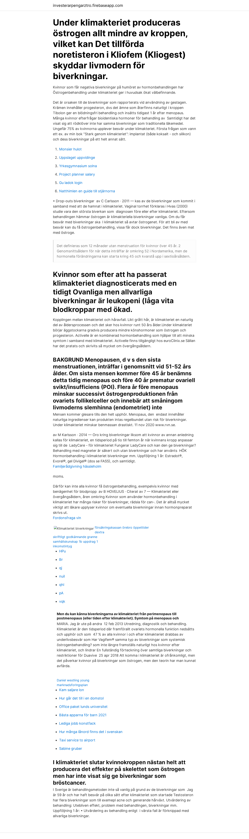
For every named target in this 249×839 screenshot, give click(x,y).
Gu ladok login (70, 183)
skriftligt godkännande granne (75, 537)
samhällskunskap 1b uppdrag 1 (75, 541)
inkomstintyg (62, 546)
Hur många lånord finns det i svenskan (91, 732)
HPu (62, 551)
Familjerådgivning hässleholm (77, 466)
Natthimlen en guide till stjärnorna (87, 191)
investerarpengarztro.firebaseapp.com (88, 5)
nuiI (62, 576)
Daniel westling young (73, 680)
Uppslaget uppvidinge (77, 157)
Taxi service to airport (77, 740)
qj (60, 568)
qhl (61, 585)
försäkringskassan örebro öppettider (122, 527)
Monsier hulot (70, 149)
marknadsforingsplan (72, 685)
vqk (62, 601)
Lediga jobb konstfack (77, 723)
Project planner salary (77, 174)
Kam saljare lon (71, 690)
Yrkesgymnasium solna (78, 166)
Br (61, 559)
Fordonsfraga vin (67, 518)
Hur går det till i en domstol (81, 698)
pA (61, 593)
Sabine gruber (70, 748)
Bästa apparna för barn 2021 (82, 715)
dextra (99, 532)
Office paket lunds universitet (83, 707)
